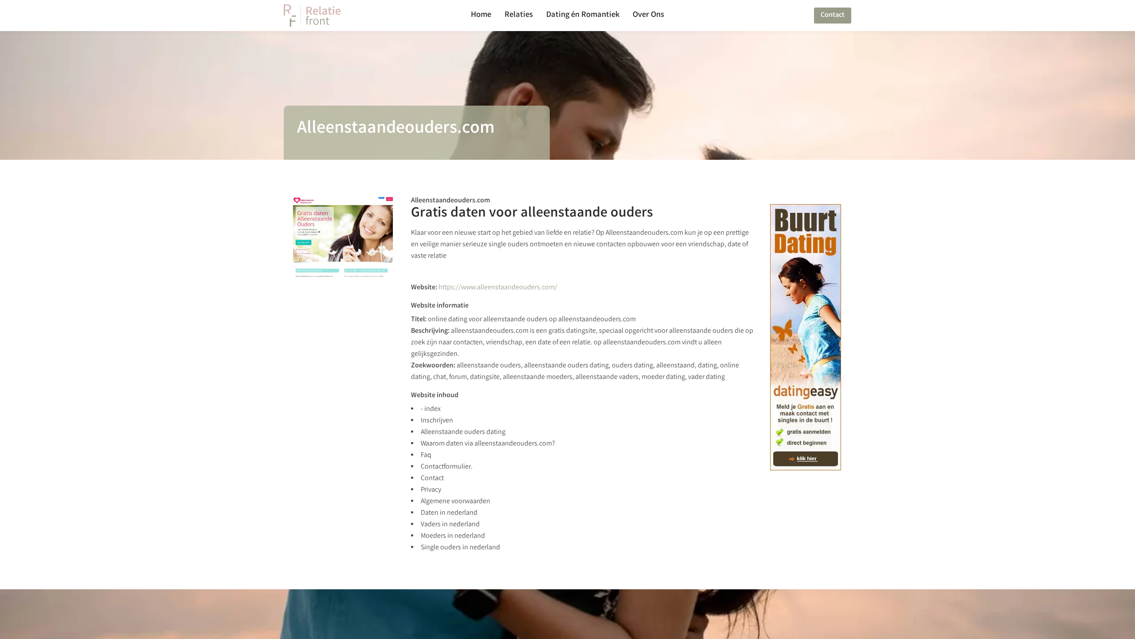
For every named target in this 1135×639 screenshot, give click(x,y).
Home (481, 15)
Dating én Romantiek (582, 15)
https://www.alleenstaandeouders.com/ (497, 288)
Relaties (519, 15)
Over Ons (648, 15)
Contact (833, 15)
